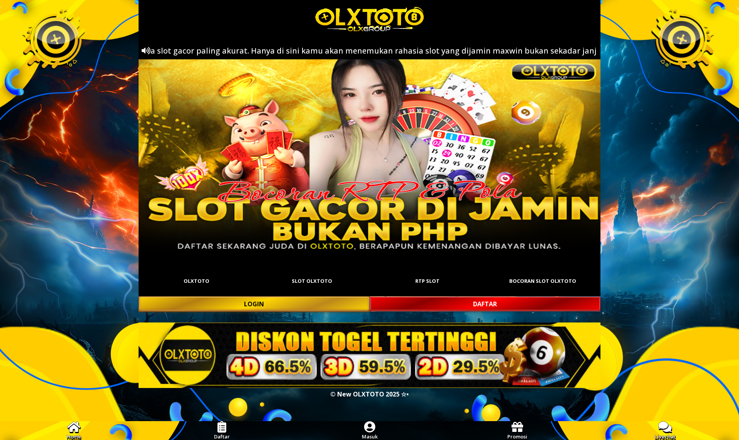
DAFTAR (485, 304)
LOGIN (254, 304)
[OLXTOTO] (369, 155)
